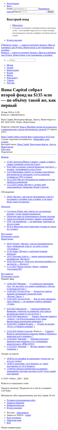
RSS (9, 423)
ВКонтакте (17, 25)
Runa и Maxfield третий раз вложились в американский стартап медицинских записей (29, 128)
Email (9, 8)
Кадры (10, 73)
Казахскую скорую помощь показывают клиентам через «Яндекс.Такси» (29, 294)
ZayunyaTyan (23, 291)
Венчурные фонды (39, 144)
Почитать (5, 206)
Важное (5, 157)
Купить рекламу (14, 40)
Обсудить (5, 149)
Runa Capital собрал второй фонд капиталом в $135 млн (28, 137)
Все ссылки (6, 234)
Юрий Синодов (25, 331)
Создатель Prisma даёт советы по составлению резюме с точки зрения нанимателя (29, 212)
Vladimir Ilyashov (25, 324)
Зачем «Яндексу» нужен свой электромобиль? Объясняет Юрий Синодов (28, 185)
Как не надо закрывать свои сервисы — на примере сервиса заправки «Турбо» (31, 301)
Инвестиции (13, 70)
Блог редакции (14, 417)
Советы (10, 80)
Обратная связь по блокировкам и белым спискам (31, 216)
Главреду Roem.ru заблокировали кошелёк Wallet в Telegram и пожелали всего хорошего (32, 334)
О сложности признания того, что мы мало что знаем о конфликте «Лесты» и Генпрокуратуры (31, 286)
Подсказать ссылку (10, 236)
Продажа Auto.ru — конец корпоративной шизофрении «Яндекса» (30, 257)
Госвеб (10, 67)
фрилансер (21, 309)
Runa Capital (23, 144)
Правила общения (15, 403)
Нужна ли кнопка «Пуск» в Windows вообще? (30, 325)
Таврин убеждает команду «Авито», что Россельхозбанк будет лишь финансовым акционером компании (32, 319)
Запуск (52, 144)
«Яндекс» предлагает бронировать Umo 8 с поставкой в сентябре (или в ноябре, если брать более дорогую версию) (30, 199)
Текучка (10, 83)
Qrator (28, 415)
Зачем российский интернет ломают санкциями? (30, 219)
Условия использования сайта (21, 400)
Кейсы (10, 75)
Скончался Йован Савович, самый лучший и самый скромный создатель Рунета (31, 163)
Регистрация (13, 3)
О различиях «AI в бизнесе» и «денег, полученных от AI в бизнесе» (28, 364)
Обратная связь (14, 420)
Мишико (21, 283)
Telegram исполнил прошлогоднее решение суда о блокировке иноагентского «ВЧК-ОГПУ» (28, 341)
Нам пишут (12, 78)
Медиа (10, 65)
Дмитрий (21, 339)
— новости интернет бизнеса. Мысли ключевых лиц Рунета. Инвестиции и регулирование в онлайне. (28, 53)
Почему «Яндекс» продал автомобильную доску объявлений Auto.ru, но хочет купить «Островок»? (30, 246)
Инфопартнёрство (15, 405)
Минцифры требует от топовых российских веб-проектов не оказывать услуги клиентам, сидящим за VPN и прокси (31, 174)
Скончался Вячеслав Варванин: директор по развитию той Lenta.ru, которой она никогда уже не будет (29, 311)
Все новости (7, 274)
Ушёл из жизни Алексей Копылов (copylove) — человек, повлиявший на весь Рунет (32, 168)
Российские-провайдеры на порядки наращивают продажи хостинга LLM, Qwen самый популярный (31, 371)
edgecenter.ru (23, 412)
